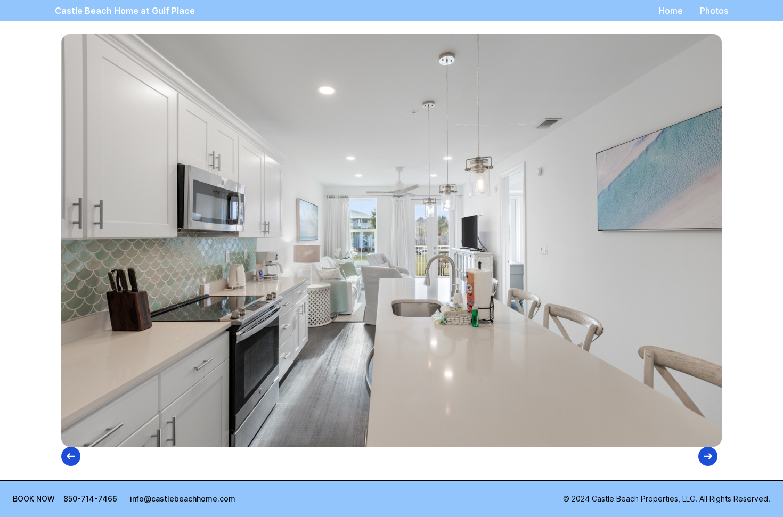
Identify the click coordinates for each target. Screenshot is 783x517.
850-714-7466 (90, 498)
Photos (714, 10)
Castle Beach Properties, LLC (643, 498)
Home (671, 10)
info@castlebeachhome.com (182, 498)
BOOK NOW (34, 498)
